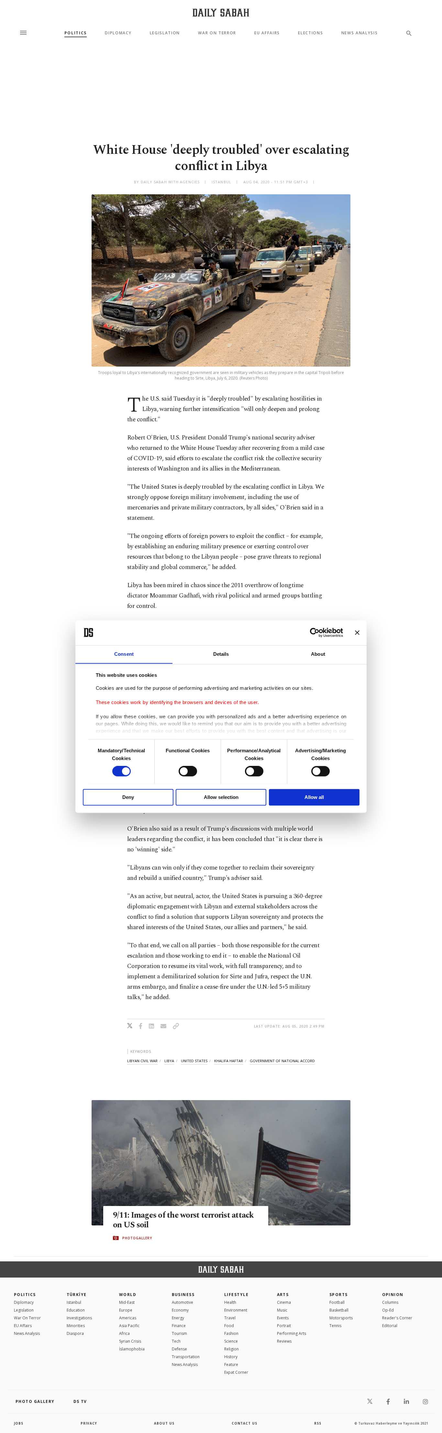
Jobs (18, 1423)
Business (183, 1294)
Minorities (76, 1325)
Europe (125, 1310)
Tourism (179, 1333)
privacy (89, 1423)
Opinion (392, 1294)
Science (231, 1341)
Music (282, 1310)
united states (194, 1060)
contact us (244, 1423)
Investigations (79, 1318)
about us (164, 1423)
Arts (283, 1294)
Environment (235, 1310)
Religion (231, 1349)
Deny (128, 797)
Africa (124, 1333)
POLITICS (25, 1294)
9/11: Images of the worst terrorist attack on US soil (183, 1220)
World (127, 1294)
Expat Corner (236, 1372)
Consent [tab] (124, 654)
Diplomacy (118, 33)
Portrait (284, 1325)
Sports (338, 1294)
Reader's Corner (397, 1318)
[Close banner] (357, 632)
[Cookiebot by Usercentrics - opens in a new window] (314, 632)
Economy (180, 1310)
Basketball (338, 1310)
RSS (317, 1423)
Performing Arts (291, 1333)
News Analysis (359, 33)
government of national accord (282, 1060)
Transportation (186, 1356)
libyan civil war (142, 1060)
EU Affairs (267, 33)
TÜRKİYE (77, 1294)
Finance (179, 1325)
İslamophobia (132, 1349)
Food (229, 1325)
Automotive (182, 1302)
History (231, 1356)
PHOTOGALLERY (137, 1238)
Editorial (389, 1325)
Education (76, 1310)
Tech (176, 1341)
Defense (179, 1349)
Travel (230, 1318)
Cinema (284, 1302)
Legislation (165, 33)
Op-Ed (388, 1310)
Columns (390, 1302)
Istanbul (74, 1302)
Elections (310, 33)
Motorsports (341, 1318)
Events (283, 1318)
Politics (75, 33)
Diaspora (75, 1333)
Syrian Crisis (130, 1341)
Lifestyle (236, 1294)
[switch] (188, 771)
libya (169, 1060)
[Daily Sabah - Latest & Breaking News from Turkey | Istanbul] (221, 12)
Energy (178, 1318)
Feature (231, 1364)
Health (230, 1302)
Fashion (231, 1333)
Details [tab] (221, 654)
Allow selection (221, 797)
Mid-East (127, 1302)
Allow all (314, 797)
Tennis (335, 1325)
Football (337, 1302)
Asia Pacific (129, 1325)
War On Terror (217, 33)
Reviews (284, 1341)
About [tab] (318, 654)
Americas (127, 1318)
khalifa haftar (228, 1060)
